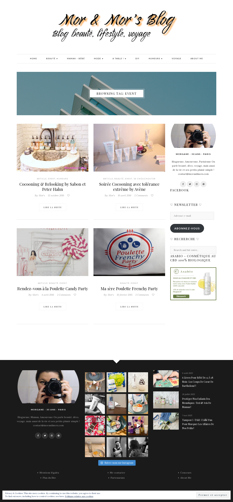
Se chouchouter (145, 179)
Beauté (51, 58)
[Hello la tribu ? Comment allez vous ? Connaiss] (117, 404)
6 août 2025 (187, 373)
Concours (185, 472)
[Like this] (68, 195)
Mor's (42, 195)
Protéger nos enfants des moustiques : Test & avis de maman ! (196, 403)
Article (42, 179)
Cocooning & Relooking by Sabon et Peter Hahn (52, 186)
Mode (98, 58)
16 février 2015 (124, 294)
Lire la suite (52, 207)
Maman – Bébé (76, 58)
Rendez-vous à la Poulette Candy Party (52, 288)
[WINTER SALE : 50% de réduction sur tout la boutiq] (95, 447)
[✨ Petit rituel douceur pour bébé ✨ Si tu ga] (117, 382)
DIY (137, 58)
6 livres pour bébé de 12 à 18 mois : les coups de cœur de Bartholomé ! (197, 381)
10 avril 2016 (124, 195)
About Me (197, 58)
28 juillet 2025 (188, 394)
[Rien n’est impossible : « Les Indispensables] (138, 426)
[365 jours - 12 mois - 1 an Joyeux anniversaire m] (117, 447)
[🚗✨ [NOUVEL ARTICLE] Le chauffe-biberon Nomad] (138, 382)
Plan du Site (49, 477)
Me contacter (117, 472)
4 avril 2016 (48, 294)
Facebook (179, 190)
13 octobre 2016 (56, 195)
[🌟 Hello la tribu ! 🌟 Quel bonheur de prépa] (117, 426)
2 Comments (141, 195)
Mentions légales (49, 472)
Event (51, 179)
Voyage (176, 58)
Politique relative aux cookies (79, 496)
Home (33, 58)
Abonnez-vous (187, 228)
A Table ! (119, 58)
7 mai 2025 (187, 415)
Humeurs (155, 58)
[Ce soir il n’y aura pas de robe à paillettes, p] (138, 447)
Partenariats (118, 477)
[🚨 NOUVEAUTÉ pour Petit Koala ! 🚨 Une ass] (138, 404)
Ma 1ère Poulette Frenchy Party (129, 288)
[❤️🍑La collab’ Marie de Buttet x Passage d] (95, 426)
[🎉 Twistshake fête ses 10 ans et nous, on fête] (95, 382)
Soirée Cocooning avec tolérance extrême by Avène (129, 186)
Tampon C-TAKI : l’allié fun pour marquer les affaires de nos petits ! (198, 424)
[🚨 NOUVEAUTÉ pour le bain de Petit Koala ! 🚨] (95, 404)
